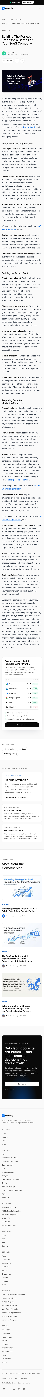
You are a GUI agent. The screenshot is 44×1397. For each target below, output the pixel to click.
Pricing (4, 1270)
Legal (4, 1378)
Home (4, 20)
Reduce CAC (6, 1218)
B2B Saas (19, 20)
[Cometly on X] (9, 1389)
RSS (3, 1242)
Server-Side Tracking (9, 1158)
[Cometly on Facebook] (24, 1389)
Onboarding (6, 1274)
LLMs (28, 1383)
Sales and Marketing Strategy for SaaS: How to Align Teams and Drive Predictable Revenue (16, 1008)
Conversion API (7, 1165)
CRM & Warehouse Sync (11, 1179)
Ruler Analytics (7, 1348)
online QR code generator (18, 480)
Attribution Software (9, 1305)
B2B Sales (22, 749)
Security (5, 1246)
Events (4, 1183)
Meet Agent (27, 2)
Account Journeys (8, 1187)
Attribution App (7, 1351)
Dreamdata (6, 1333)
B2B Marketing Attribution (11, 1313)
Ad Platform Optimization (11, 1211)
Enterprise (5, 1267)
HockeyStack (7, 1337)
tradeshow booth (27, 127)
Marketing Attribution (9, 1316)
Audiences (5, 1197)
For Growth (6, 1222)
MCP (3, 1169)
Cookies (24, 1378)
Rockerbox (6, 1330)
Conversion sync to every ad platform (20, 719)
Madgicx (5, 1362)
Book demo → (9, 1090)
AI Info (4, 1285)
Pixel (3, 1154)
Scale (4, 1144)
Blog (11, 20)
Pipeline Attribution (9, 1207)
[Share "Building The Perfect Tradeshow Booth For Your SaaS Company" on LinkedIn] (22, 60)
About (4, 1256)
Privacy (17, 1378)
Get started (22, 725)
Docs (4, 1235)
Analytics (5, 1176)
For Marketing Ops (9, 1225)
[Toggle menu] (39, 8)
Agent (4, 1194)
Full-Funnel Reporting (9, 1214)
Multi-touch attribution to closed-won (20, 713)
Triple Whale (6, 1359)
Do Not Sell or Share (9, 1383)
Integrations (6, 1263)
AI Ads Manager (8, 1172)
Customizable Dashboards (12, 1190)
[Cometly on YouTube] (14, 1389)
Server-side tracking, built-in (17, 716)
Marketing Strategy (10, 754)
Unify (4, 1133)
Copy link (9, 60)
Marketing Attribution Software (13, 1295)
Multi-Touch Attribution (10, 1161)
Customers (6, 1259)
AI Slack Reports (8, 1302)
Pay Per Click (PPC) (9, 1298)
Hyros (4, 1355)
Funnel (4, 1341)
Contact (5, 1281)
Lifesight (5, 1344)
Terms (10, 1378)
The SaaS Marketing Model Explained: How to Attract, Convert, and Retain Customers (17, 958)
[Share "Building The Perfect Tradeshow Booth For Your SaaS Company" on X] (17, 60)
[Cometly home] (7, 8)
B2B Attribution (8, 749)
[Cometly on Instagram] (19, 1389)
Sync (4, 1141)
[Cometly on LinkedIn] (4, 1389)
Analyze (5, 1137)
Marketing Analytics (9, 1320)
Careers (5, 1278)
